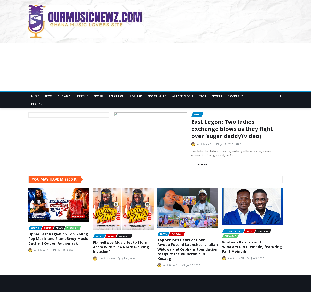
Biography (235, 96)
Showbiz (64, 96)
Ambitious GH (205, 144)
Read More (200, 164)
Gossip (98, 96)
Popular (136, 96)
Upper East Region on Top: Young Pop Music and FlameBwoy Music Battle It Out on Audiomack (58, 238)
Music (35, 96)
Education (116, 96)
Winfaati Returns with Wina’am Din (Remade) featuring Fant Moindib (252, 247)
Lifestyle (82, 96)
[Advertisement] (155, 67)
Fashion (37, 104)
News (48, 96)
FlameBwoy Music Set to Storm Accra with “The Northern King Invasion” (121, 247)
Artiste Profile (182, 96)
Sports (217, 96)
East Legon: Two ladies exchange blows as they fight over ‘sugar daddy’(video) (232, 129)
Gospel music (157, 96)
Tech (202, 96)
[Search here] (281, 96)
